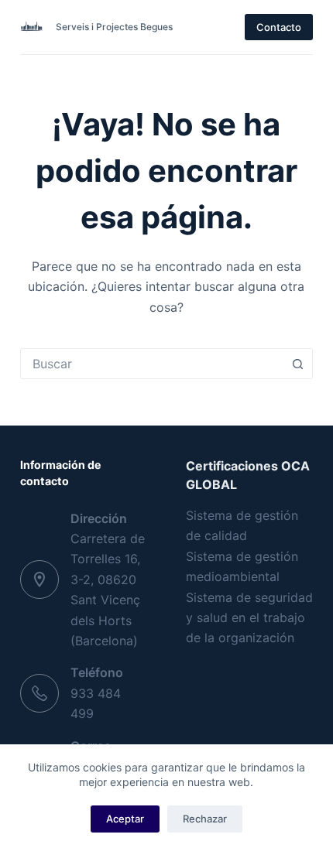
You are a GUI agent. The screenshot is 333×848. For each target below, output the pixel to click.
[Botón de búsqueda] (297, 363)
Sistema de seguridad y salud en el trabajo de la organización (249, 618)
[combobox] (152, 363)
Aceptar (125, 818)
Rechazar (205, 818)
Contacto (278, 27)
